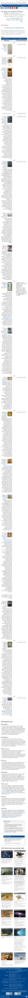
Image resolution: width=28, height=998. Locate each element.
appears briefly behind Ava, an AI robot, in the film (6, 318)
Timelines (19, 5)
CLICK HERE (7, 843)
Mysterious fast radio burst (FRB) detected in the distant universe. (19, 919)
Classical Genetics (12, 5)
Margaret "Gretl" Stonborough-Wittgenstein (4, 286)
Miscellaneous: (5, 982)
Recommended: (5, 981)
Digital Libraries (12, 985)
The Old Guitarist (4, 119)
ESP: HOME (2, 996)
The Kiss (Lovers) (4, 415)
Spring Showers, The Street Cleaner (4, 49)
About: (7, 971)
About (6, 5)
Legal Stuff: (5, 988)
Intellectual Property (13, 988)
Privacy (16, 987)
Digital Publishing (17, 984)
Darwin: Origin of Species (18, 859)
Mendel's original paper (11, 790)
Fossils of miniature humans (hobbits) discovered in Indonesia (7, 880)
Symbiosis (16, 893)
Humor (20, 982)
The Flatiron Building (5, 164)
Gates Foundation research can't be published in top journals (19, 889)
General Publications (13, 982)
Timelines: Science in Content (15, 974)
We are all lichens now (18, 904)
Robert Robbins (13, 726)
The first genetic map (18, 863)
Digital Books (12, 975)
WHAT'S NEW (15, 19)
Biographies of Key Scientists (15, 977)
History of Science (20, 985)
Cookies (20, 987)
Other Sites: (5, 985)
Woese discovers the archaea (7, 901)
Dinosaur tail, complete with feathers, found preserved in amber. (7, 919)
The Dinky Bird (4, 248)
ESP (10, 18)
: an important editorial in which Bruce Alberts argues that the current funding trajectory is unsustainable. (19, 878)
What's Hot (24, 6)
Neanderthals (4, 961)
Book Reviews (22, 981)
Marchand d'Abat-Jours (4, 59)
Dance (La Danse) (4, 702)
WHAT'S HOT (17, 972)
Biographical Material (13, 986)
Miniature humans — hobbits (7, 965)
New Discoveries (12, 979)
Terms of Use (11, 987)
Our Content (13, 971)
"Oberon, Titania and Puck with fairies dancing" (6, 714)
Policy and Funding (22, 978)
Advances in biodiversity (6, 903)
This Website (20, 971)
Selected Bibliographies (14, 981)
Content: (6, 975)
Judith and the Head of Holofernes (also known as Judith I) (4, 72)
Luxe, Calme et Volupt (4, 217)
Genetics (11, 984)
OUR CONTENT (15, 18)
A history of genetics (18, 865)
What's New (24, 5)
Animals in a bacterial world (19, 906)
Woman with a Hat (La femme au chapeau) (4, 332)
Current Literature (13, 978)
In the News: (5, 979)
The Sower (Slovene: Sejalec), (4, 498)
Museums (21, 986)
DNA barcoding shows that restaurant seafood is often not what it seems (6, 906)
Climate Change (4, 928)
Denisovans (4, 963)
